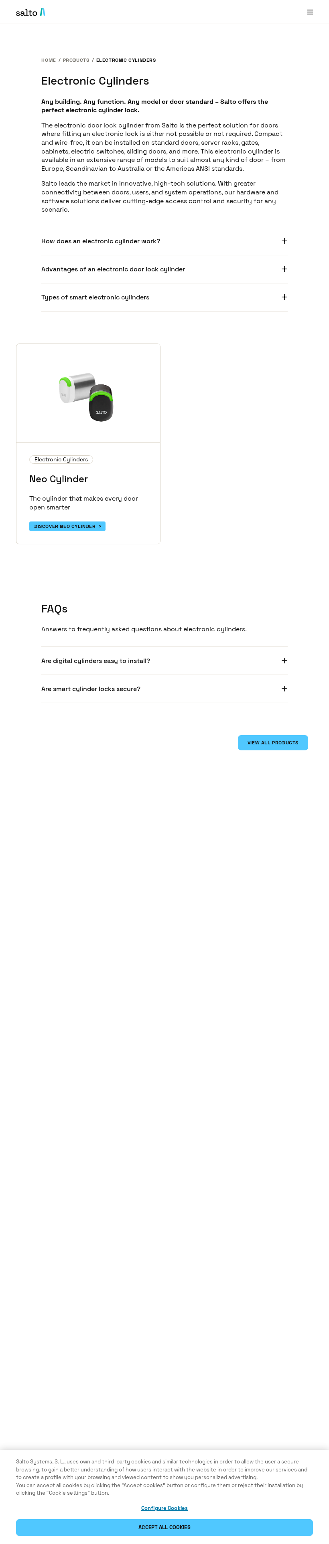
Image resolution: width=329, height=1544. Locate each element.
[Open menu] (310, 12)
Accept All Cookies (164, 1527)
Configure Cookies (164, 1508)
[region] (164, 1497)
